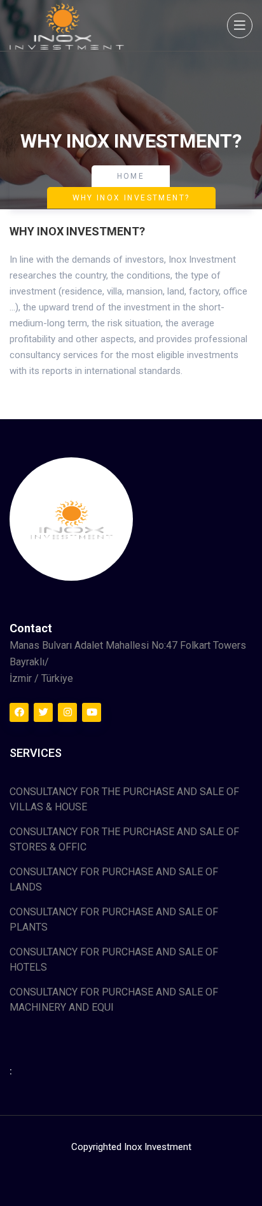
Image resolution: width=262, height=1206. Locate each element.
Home (131, 176)
